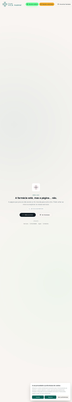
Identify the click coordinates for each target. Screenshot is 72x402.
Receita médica (33, 4)
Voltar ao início (28, 215)
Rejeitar (50, 397)
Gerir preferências (63, 397)
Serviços (26, 223)
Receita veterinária (47, 4)
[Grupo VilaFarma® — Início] (12, 4)
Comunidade (33, 223)
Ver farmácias (46, 215)
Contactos (45, 223)
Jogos (39, 223)
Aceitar (38, 397)
